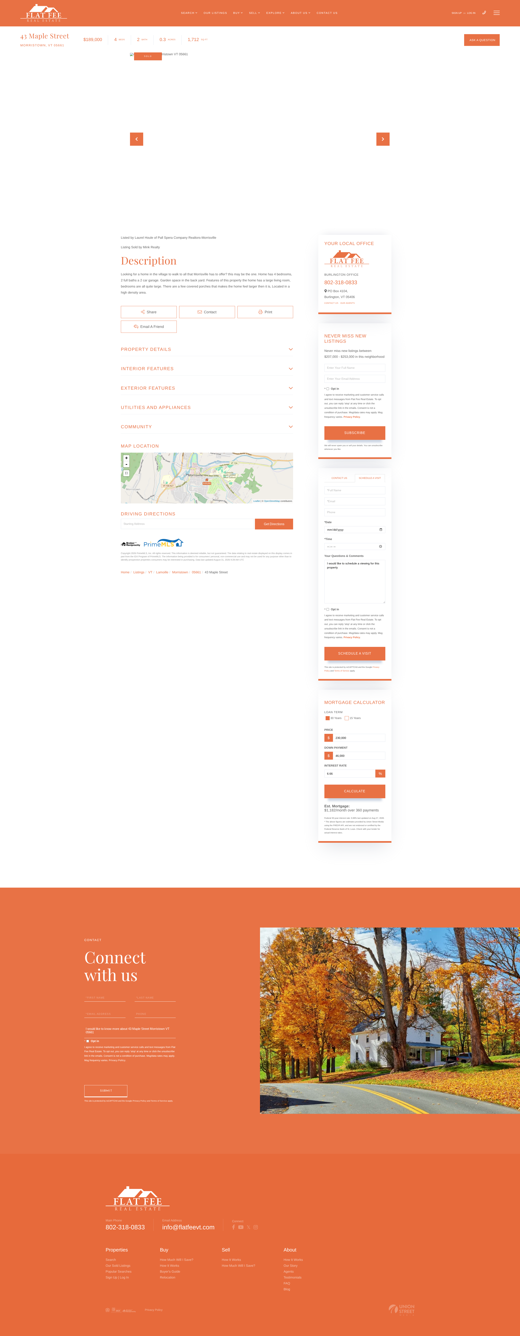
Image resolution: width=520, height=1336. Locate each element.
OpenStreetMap (272, 501)
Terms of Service (341, 671)
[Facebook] (233, 1227)
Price (328, 729)
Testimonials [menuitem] (292, 1277)
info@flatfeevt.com (188, 1227)
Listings (138, 572)
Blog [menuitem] (287, 1289)
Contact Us (331, 303)
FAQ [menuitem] (287, 1283)
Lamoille (162, 572)
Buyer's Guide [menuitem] (170, 1271)
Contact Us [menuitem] (327, 12)
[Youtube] (241, 1227)
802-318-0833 (340, 282)
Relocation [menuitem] (167, 1277)
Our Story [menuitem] (290, 1266)
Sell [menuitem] (253, 12)
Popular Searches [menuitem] (118, 1271)
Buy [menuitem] (236, 12)
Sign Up (457, 13)
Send (105, 1091)
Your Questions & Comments (344, 555)
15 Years (355, 718)
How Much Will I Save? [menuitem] (176, 1260)
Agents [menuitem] (289, 1271)
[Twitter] (248, 1227)
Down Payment (336, 747)
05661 (196, 572)
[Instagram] (256, 1227)
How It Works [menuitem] (169, 1266)
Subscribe (354, 433)
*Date (328, 522)
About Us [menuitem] (299, 12)
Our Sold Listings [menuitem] (118, 1266)
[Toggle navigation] (497, 13)
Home (125, 572)
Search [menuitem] (187, 12)
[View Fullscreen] (126, 473)
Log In (471, 13)
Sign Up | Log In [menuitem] (117, 1277)
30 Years (336, 718)
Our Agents (347, 303)
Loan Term (333, 712)
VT (150, 572)
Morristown (180, 572)
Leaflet (256, 501)
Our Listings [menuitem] (215, 12)
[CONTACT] (482, 40)
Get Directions (274, 524)
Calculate (354, 791)
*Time (328, 539)
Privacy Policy (351, 416)
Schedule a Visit (370, 478)
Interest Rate (335, 765)
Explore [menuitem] (274, 12)
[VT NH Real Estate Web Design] (401, 1310)
